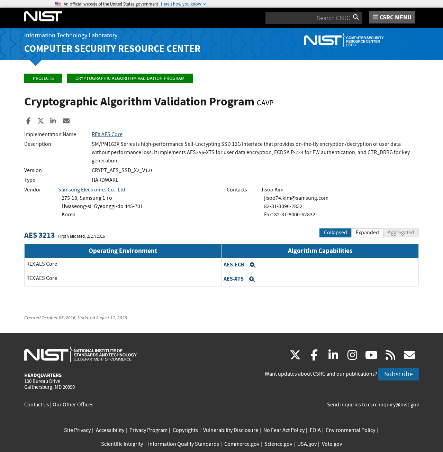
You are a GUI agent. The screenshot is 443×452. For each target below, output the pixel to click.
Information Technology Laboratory (70, 35)
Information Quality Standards (183, 444)
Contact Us (36, 404)
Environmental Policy (350, 430)
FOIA (315, 430)
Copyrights (185, 430)
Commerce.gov (241, 444)
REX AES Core (107, 134)
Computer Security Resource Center (112, 48)
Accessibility (110, 430)
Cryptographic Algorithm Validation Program (129, 78)
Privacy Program (148, 430)
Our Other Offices (73, 404)
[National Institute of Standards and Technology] (80, 354)
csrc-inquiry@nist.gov (393, 404)
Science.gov (278, 444)
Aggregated (401, 232)
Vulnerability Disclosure (230, 430)
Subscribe (398, 374)
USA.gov (307, 444)
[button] (252, 265)
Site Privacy (77, 430)
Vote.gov (332, 444)
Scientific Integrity (122, 444)
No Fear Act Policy (284, 430)
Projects (43, 78)
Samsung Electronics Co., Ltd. (92, 189)
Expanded (367, 232)
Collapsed (335, 232)
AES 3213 (39, 235)
